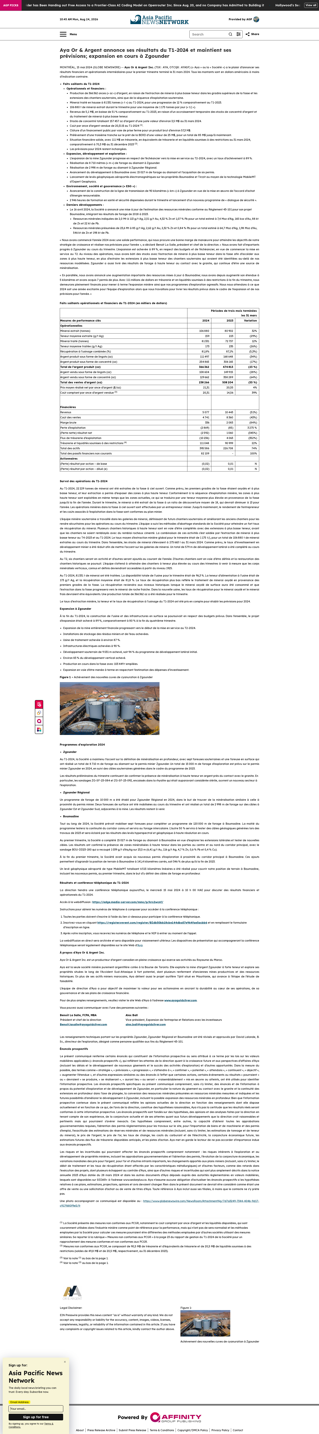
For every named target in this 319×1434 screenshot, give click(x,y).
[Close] (64, 1361)
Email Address (19, 1402)
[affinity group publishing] (39, 721)
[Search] (230, 34)
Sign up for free (36, 1417)
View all (311, 5)
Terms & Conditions (162, 1430)
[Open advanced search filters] (238, 34)
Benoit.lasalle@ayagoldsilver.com (83, 1024)
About (80, 1430)
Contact (238, 1430)
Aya (140, 945)
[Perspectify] (39, 713)
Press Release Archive (101, 1430)
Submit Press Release (132, 1430)
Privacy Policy (220, 1430)
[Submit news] (39, 704)
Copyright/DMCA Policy (192, 1430)
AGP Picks (10, 5)
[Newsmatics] (39, 729)
